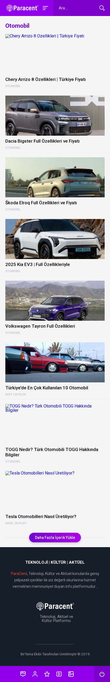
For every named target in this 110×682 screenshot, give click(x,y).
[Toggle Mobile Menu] (44, 8)
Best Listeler (15, 394)
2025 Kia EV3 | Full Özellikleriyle (37, 264)
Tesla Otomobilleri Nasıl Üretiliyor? (40, 516)
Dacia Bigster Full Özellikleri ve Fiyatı (42, 141)
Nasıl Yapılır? (16, 523)
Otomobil (13, 86)
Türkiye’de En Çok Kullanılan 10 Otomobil (46, 387)
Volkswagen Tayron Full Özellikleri (40, 326)
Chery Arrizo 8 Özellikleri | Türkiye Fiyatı (45, 79)
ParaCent (19, 573)
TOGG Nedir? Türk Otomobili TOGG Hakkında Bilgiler (51, 452)
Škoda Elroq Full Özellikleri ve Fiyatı (41, 202)
